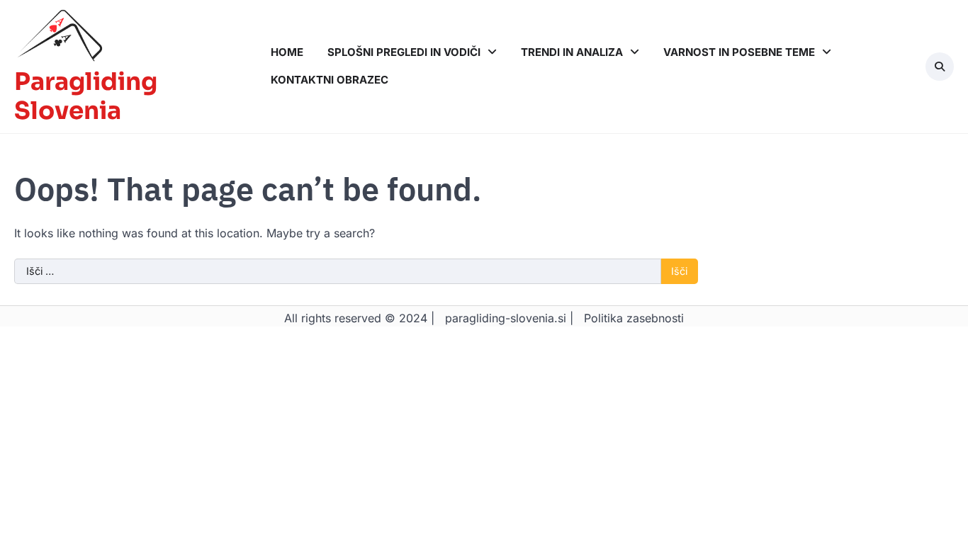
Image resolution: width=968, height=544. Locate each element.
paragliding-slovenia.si (505, 318)
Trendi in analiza (572, 52)
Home (287, 52)
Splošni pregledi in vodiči (403, 52)
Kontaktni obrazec (329, 79)
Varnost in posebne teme (739, 52)
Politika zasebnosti (634, 318)
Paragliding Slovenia (85, 97)
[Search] (939, 66)
